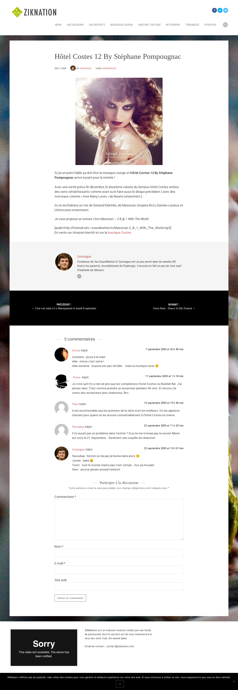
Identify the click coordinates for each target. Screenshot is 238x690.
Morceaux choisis (121, 24)
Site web (61, 580)
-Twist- (76, 377)
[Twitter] (220, 10)
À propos (210, 24)
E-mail (60, 563)
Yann (75, 404)
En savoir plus (118, 638)
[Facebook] (214, 10)
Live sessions (75, 24)
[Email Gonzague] (79, 276)
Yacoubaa (78, 426)
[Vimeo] (225, 10)
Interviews (173, 24)
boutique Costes (119, 232)
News (58, 24)
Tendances (192, 24)
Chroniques (109, 68)
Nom (59, 546)
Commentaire (65, 497)
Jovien (76, 350)
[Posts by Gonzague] (73, 68)
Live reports (97, 24)
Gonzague (85, 68)
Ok (120, 683)
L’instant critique (149, 24)
